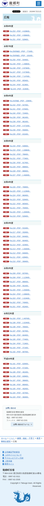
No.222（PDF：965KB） (19, 204)
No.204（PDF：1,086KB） (20, 294)
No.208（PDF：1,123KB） (20, 277)
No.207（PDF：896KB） (19, 282)
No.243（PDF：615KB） (20, 89)
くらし (12, 438)
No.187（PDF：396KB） (19, 380)
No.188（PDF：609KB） (19, 376)
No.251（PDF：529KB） (19, 39)
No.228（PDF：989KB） (19, 171)
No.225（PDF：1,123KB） (20, 191)
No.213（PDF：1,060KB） (20, 249)
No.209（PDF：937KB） (19, 273)
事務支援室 (6, 441)
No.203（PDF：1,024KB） (20, 298)
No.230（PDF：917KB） (19, 163)
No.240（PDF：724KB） (19, 113)
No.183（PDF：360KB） (19, 397)
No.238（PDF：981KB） (19, 122)
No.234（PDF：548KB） (19, 146)
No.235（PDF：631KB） (19, 134)
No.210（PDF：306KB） (19, 261)
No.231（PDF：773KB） (19, 158)
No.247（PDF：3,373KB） (20, 72)
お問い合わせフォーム (21, 424)
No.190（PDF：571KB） (19, 368)
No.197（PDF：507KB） (19, 331)
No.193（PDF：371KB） (19, 348)
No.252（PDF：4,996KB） (20, 35)
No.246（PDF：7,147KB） (20, 76)
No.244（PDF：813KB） (19, 85)
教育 (38, 438)
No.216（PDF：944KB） (19, 236)
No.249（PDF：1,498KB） (20, 64)
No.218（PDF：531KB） (19, 228)
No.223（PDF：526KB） (19, 200)
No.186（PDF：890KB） (19, 385)
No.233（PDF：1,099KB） (20, 150)
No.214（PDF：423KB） (19, 245)
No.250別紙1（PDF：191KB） (22, 56)
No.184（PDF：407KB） (19, 393)
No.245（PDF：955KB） (19, 80)
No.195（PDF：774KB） (19, 339)
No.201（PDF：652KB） (19, 307)
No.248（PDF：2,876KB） (20, 68)
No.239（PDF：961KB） (19, 117)
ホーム (4, 438)
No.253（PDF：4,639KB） (20, 31)
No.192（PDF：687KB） (19, 352)
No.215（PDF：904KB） (19, 241)
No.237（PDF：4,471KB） (20, 126)
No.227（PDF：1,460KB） (20, 175)
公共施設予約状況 (12, 452)
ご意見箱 (8, 461)
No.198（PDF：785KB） (19, 327)
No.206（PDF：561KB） (19, 286)
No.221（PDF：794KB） (19, 208)
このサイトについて (13, 455)
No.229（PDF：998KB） (19, 167)
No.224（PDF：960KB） (19, 195)
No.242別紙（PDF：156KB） (21, 101)
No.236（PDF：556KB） (19, 130)
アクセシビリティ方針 (14, 458)
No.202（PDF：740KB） (19, 302)
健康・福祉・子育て (25, 438)
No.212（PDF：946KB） (19, 253)
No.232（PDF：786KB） (19, 154)
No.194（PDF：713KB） (19, 344)
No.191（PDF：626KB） (19, 364)
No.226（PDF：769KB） (19, 187)
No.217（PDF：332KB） (19, 232)
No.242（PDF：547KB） (19, 105)
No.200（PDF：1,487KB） (20, 318)
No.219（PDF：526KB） (19, 216)
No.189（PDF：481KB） (19, 372)
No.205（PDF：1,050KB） (20, 290)
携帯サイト (9, 464)
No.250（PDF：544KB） (19, 60)
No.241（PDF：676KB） (19, 109)
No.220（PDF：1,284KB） (20, 212)
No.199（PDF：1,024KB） (20, 323)
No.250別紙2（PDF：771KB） (22, 51)
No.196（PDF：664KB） (19, 335)
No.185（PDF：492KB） (19, 389)
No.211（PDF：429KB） (19, 257)
